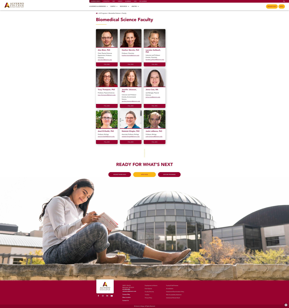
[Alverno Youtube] (112, 296)
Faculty (124, 13)
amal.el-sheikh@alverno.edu (106, 136)
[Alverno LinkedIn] (107, 296)
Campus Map (126, 294)
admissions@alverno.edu (129, 291)
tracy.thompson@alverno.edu (107, 95)
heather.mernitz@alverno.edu (130, 55)
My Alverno (143, 1)
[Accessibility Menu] (286, 305)
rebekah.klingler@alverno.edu (131, 136)
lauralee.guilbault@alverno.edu (155, 59)
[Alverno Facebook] (98, 296)
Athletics (106, 1)
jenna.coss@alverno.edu (153, 97)
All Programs (103, 13)
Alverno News (95, 1)
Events (120, 1)
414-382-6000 (126, 289)
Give (135, 1)
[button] (284, 1)
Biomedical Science (114, 13)
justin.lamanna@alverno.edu (154, 136)
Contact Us (125, 300)
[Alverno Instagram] (103, 296)
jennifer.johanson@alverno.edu (131, 101)
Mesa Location (126, 297)
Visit (113, 1)
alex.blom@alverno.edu (105, 60)
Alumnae (128, 1)
